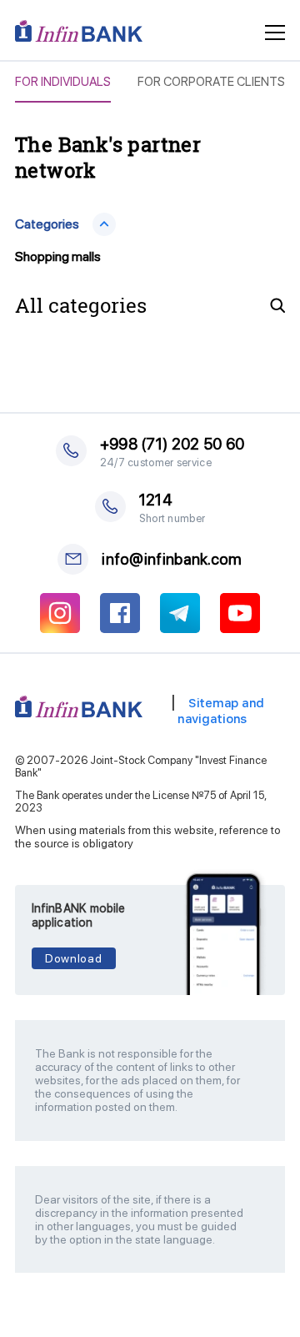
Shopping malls (58, 256)
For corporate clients (211, 82)
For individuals (63, 82)
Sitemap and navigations (221, 711)
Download (73, 958)
